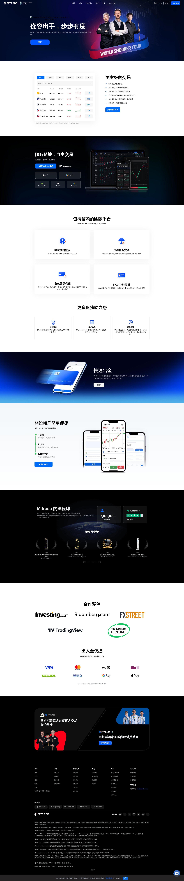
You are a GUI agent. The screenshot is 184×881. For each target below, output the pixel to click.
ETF (35, 787)
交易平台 (56, 772)
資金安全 (114, 787)
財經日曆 (75, 776)
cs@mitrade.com (142, 789)
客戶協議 (70, 866)
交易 (80, 3)
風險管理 (56, 780)
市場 (73, 3)
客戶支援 (112, 3)
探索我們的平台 (112, 110)
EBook (94, 783)
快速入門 (94, 772)
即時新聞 (75, 780)
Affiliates (114, 795)
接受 (125, 878)
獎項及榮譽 (114, 780)
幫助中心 (133, 776)
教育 (97, 3)
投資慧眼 (94, 780)
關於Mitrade (115, 772)
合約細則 (56, 776)
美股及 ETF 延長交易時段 (42, 791)
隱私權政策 (37, 866)
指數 (35, 784)
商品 (35, 776)
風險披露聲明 (62, 866)
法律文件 (114, 791)
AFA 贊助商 (114, 776)
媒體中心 (114, 784)
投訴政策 (54, 866)
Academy (95, 776)
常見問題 (133, 780)
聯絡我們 (133, 772)
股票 (35, 780)
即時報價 (75, 772)
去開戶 (40, 42)
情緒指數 (75, 791)
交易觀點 (75, 784)
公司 (103, 3)
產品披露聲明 (46, 866)
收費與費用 (57, 784)
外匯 (35, 772)
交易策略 (75, 787)
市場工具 (88, 3)
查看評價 (130, 519)
